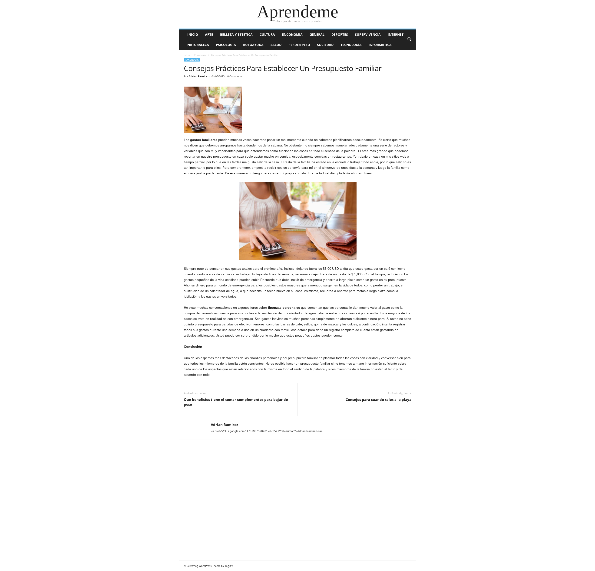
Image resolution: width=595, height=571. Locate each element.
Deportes (339, 34)
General (317, 34)
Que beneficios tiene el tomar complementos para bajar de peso (236, 402)
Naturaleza (198, 44)
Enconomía (292, 34)
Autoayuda (253, 44)
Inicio (192, 34)
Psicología (226, 44)
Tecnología (351, 44)
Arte (209, 34)
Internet (395, 34)
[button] (409, 40)
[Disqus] (298, 499)
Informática (380, 44)
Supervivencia (368, 34)
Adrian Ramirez (198, 76)
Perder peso (299, 44)
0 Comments (234, 76)
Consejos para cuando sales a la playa (378, 399)
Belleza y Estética (236, 34)
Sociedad (325, 44)
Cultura (267, 34)
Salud (276, 44)
